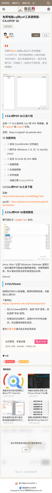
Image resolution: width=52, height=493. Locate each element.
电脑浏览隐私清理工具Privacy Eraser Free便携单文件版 (38, 393)
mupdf (20, 126)
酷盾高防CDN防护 (29, 488)
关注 (36, 35)
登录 (26, 450)
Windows (13, 51)
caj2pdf (9, 126)
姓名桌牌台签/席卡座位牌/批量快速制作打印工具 (12, 420)
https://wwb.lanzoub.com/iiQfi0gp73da (23, 196)
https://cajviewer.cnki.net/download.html (23, 303)
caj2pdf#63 (26, 180)
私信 (45, 35)
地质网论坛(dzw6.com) (33, 490)
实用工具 (11, 329)
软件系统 (8, 26)
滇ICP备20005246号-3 (28, 483)
